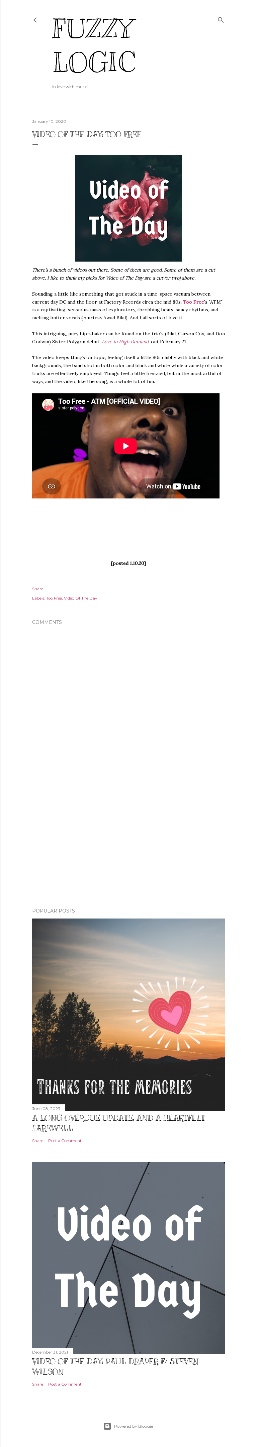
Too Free (193, 302)
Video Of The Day (80, 598)
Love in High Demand (125, 342)
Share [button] (37, 588)
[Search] (221, 18)
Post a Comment (65, 1140)
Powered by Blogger (134, 1426)
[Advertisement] (128, 844)
